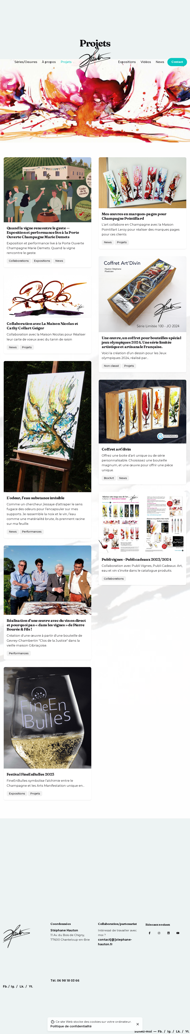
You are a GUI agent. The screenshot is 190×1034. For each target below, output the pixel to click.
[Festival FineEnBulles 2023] (47, 718)
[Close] (137, 1024)
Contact (177, 62)
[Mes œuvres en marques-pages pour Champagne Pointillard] (142, 182)
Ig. (169, 1031)
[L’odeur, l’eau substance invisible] (47, 426)
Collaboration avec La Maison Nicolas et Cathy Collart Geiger (42, 325)
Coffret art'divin (116, 449)
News (59, 260)
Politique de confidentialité (71, 1026)
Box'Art (109, 478)
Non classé (111, 366)
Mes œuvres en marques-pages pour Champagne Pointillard (134, 216)
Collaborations (19, 260)
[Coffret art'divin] (142, 411)
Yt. (187, 1031)
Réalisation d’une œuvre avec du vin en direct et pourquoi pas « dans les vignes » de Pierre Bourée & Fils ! (46, 625)
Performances (32, 531)
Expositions (42, 260)
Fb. (160, 1031)
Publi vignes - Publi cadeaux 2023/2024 (136, 559)
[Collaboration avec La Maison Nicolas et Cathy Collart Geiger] (47, 296)
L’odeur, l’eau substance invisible (35, 498)
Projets (122, 242)
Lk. (178, 1031)
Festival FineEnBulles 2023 (30, 774)
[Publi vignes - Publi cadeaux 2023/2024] (142, 523)
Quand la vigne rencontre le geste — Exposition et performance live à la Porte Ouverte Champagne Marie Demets (43, 232)
